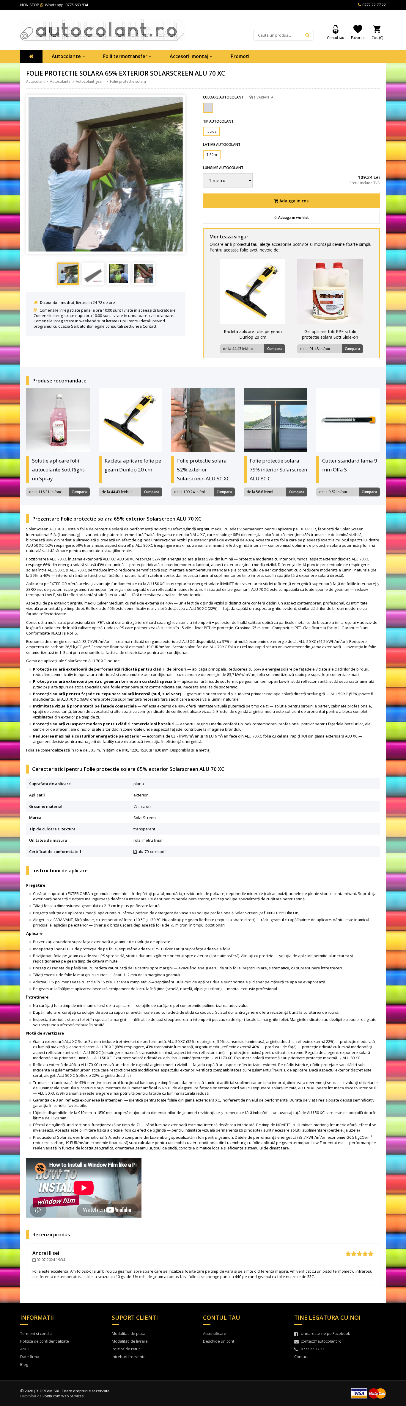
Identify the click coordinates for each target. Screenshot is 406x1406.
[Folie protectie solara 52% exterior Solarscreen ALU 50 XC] (203, 420)
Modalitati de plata (128, 1333)
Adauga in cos (293, 201)
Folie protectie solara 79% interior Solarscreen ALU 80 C (278, 469)
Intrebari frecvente (129, 1356)
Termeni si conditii (36, 1333)
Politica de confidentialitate (44, 1341)
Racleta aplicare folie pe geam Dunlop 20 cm (253, 334)
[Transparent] (208, 108)
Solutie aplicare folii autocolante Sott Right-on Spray (59, 469)
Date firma (29, 1356)
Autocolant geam (90, 81)
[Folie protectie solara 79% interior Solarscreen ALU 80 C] (275, 420)
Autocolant (35, 81)
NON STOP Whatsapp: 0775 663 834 (54, 4)
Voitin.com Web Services (63, 1396)
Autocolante (67, 56)
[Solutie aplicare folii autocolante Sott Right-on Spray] (58, 420)
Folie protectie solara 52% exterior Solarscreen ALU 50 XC (203, 469)
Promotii (241, 56)
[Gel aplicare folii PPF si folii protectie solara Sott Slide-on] (330, 291)
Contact (149, 326)
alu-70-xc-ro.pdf (151, 851)
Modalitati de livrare (130, 1341)
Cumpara (274, 348)
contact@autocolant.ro (321, 1341)
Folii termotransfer (126, 56)
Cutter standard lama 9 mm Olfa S (349, 465)
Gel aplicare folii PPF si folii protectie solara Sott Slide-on (330, 334)
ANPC (25, 1349)
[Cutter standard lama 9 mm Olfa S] (348, 420)
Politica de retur (126, 1349)
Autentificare (214, 1333)
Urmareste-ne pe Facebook (325, 1333)
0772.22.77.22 (373, 4)
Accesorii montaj (190, 56)
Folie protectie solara (128, 81)
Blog (24, 1364)
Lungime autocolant (223, 167)
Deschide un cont (218, 1341)
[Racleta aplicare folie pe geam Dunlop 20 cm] (252, 291)
